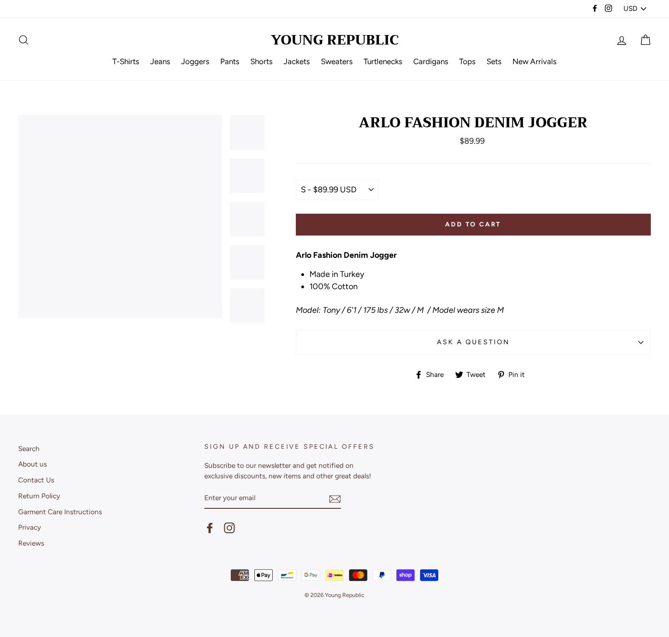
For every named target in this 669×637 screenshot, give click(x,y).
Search (29, 448)
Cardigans (430, 61)
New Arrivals (534, 61)
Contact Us (36, 480)
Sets (494, 61)
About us (32, 464)
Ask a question (473, 342)
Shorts (261, 61)
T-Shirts (125, 61)
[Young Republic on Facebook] (209, 527)
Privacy (29, 527)
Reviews (31, 543)
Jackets (297, 61)
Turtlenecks (383, 61)
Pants (229, 61)
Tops (467, 61)
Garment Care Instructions (60, 511)
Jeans (160, 61)
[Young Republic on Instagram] (229, 527)
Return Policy (39, 496)
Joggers (195, 61)
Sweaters (337, 61)
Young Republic (335, 40)
